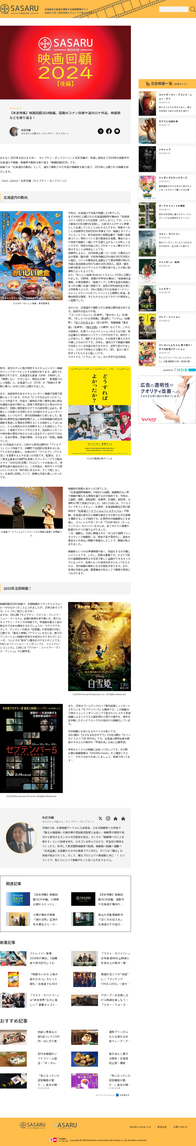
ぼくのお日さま (84, 322)
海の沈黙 (92, 327)
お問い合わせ (180, 1126)
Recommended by (105, 1094)
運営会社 (162, 1126)
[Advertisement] (167, 50)
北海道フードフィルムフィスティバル (99, 511)
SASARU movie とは (140, 1126)
